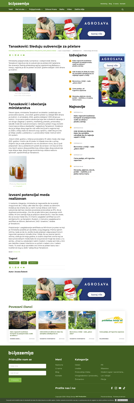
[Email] (23, 55)
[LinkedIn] (15, 55)
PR (102, 365)
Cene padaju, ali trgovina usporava (79, 89)
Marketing (103, 3)
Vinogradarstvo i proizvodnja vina (86, 376)
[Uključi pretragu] (122, 9)
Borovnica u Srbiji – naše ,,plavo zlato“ (81, 82)
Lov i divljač (105, 376)
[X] (12, 55)
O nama (116, 3)
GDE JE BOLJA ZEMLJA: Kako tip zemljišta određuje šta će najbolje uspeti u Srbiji (83, 73)
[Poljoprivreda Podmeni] (41, 9)
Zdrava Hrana (51, 9)
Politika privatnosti (119, 396)
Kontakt (122, 3)
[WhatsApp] (18, 55)
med (24, 262)
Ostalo (77, 365)
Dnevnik (16, 252)
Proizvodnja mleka (82, 372)
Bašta (61, 9)
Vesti (11, 9)
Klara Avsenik (21, 184)
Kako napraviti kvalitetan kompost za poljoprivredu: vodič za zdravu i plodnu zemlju (82, 63)
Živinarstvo (79, 379)
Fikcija (103, 379)
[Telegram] (21, 55)
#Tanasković (14, 262)
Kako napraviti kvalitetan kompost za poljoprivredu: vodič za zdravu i (21, 333)
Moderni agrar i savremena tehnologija (112, 372)
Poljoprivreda (34, 9)
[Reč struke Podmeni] (25, 9)
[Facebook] (10, 55)
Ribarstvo (105, 369)
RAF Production (81, 396)
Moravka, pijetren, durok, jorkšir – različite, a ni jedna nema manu (82, 98)
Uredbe (78, 369)
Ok (115, 400)
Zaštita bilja (79, 9)
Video (69, 9)
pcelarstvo (33, 262)
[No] (132, 400)
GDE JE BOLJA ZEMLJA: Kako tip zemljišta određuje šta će (51, 333)
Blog (110, 3)
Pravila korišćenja (106, 396)
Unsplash (18, 186)
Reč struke (19, 9)
